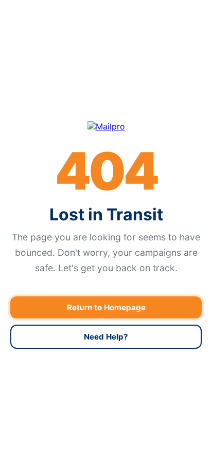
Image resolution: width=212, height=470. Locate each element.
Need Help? (106, 337)
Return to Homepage (106, 307)
